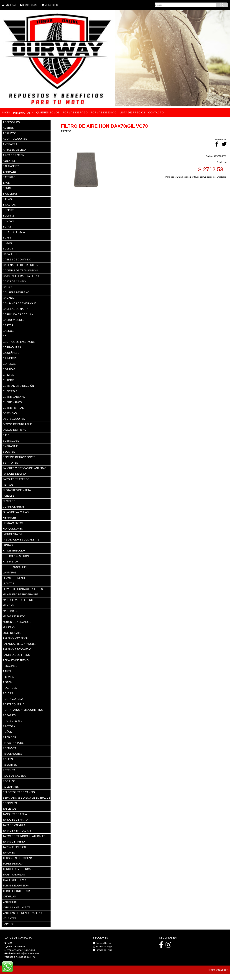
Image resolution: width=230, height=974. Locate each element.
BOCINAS (8, 215)
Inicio (6, 112)
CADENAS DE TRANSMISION (20, 270)
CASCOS (8, 331)
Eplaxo (224, 970)
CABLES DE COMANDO (17, 259)
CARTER (8, 325)
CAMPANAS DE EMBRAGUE (19, 303)
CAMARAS (9, 298)
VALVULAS (9, 896)
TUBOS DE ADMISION (16, 885)
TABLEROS (9, 808)
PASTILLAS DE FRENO (16, 655)
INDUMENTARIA (12, 534)
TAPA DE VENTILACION (17, 830)
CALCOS (8, 287)
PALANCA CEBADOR (15, 638)
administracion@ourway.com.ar (23, 953)
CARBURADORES (14, 320)
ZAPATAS (8, 924)
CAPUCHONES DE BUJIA (18, 314)
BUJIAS (7, 243)
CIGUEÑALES (11, 353)
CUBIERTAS (10, 391)
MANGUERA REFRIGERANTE (20, 594)
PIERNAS (8, 677)
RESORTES (10, 764)
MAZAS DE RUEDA (14, 616)
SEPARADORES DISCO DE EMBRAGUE (26, 797)
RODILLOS (9, 781)
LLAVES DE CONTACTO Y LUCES (23, 589)
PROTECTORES (12, 721)
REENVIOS (9, 748)
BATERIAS (9, 177)
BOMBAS (8, 221)
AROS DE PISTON (13, 155)
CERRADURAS (12, 347)
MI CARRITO (51, 5)
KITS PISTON (10, 561)
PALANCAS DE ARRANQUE (19, 644)
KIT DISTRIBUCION (14, 550)
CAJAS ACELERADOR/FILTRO (21, 276)
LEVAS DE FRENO (14, 578)
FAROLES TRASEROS (16, 479)
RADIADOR (9, 737)
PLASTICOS (10, 688)
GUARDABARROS (14, 506)
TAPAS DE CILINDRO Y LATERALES (24, 836)
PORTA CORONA (13, 699)
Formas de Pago (104, 946)
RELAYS (8, 759)
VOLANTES (9, 918)
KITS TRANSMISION (15, 567)
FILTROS (8, 484)
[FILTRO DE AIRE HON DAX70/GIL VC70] (86, 201)
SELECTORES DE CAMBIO (19, 792)
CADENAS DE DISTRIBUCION (20, 265)
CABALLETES (11, 254)
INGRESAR (10, 5)
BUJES (7, 237)
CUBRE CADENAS (14, 397)
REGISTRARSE (30, 5)
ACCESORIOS (11, 122)
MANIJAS (8, 605)
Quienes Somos (104, 943)
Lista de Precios (132, 112)
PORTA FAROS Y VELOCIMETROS (23, 710)
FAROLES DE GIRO (14, 473)
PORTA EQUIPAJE (13, 704)
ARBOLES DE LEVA (14, 149)
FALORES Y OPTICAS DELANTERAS (24, 468)
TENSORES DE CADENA (18, 858)
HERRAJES (10, 517)
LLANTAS (8, 583)
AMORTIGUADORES (15, 138)
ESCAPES (9, 451)
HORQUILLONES (13, 528)
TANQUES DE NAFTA (15, 819)
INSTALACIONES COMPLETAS (21, 539)
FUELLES (8, 495)
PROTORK (9, 726)
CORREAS (9, 369)
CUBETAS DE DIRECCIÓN (18, 386)
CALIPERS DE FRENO (16, 292)
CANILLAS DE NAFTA (15, 309)
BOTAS (7, 226)
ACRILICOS (9, 133)
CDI (5, 336)
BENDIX (7, 188)
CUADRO (8, 380)
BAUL (6, 182)
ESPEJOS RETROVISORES (19, 457)
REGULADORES (12, 753)
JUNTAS (8, 545)
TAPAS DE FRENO (14, 841)
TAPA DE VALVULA (14, 825)
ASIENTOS (9, 160)
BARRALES (10, 171)
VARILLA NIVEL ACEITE (17, 907)
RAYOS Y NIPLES (13, 742)
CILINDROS (10, 358)
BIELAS (7, 199)
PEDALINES (10, 666)
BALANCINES (11, 166)
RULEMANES (11, 786)
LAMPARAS (10, 572)
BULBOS (8, 248)
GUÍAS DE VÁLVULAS (16, 512)
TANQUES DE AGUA (15, 814)
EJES (6, 435)
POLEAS (8, 693)
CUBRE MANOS (12, 402)
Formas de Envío (104, 950)
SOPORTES (10, 803)
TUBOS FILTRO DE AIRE (17, 891)
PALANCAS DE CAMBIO (17, 649)
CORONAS (9, 364)
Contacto (156, 112)
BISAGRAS (9, 204)
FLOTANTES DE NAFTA (17, 490)
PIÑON (7, 671)
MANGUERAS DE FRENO (18, 600)
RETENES (9, 770)
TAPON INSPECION (14, 847)
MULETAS (9, 627)
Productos (22, 112)
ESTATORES (10, 462)
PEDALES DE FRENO (15, 660)
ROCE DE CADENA (14, 775)
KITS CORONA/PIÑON (16, 556)
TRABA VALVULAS (14, 874)
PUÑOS (7, 731)
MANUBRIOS (10, 611)
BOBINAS (8, 210)
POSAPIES (9, 715)
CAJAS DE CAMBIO (14, 281)
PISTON (7, 682)
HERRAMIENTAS (13, 523)
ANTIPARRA (10, 144)
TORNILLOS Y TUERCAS (17, 869)
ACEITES (8, 127)
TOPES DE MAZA (13, 863)
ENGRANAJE (10, 446)
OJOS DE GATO (12, 633)
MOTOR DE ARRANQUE (17, 622)
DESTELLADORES (14, 418)
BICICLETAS (10, 193)
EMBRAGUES (11, 440)
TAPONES (9, 852)
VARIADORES (11, 902)
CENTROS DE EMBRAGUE (19, 342)
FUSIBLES (9, 501)
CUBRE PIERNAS (13, 408)
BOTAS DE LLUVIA (14, 232)
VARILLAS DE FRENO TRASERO (22, 913)
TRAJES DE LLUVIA (14, 880)
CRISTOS (8, 375)
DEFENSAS (10, 413)
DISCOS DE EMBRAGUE (17, 424)
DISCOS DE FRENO (14, 429)
